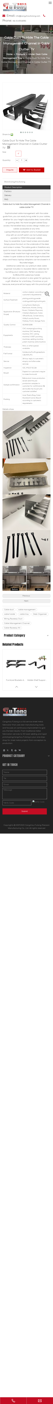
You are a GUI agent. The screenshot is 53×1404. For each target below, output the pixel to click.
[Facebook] (15, 750)
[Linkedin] (4, 750)
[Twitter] (7, 750)
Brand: (7, 182)
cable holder (9, 614)
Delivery (7, 195)
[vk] (19, 750)
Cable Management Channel (17, 623)
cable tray (24, 614)
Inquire (9, 170)
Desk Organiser (40, 614)
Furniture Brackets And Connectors (16, 680)
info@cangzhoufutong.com (28, 16)
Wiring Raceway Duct (13, 619)
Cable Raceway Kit (12, 628)
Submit (25, 811)
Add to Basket (33, 170)
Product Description (13, 187)
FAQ (6, 199)
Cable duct (9, 610)
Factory (7, 191)
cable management (26, 610)
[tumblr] (11, 750)
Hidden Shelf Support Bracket (37, 680)
